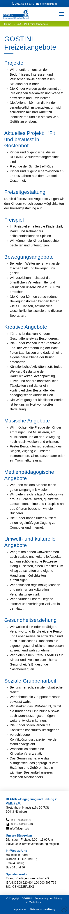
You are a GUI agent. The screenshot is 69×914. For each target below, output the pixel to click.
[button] (61, 14)
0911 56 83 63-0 (24, 3)
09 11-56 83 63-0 (20, 820)
